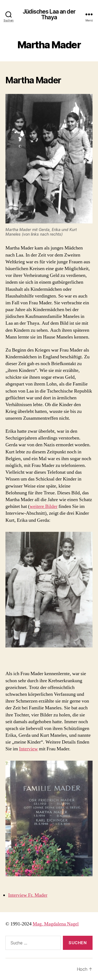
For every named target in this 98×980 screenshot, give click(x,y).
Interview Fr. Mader (27, 895)
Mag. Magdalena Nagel (56, 924)
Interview (28, 749)
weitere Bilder (43, 506)
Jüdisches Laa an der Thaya (49, 14)
